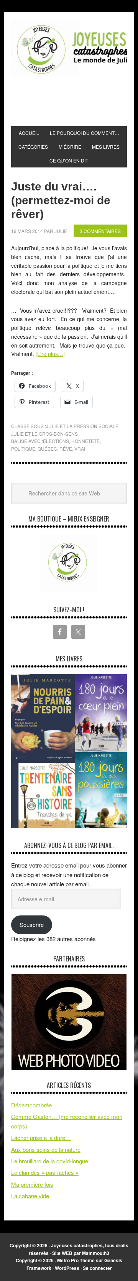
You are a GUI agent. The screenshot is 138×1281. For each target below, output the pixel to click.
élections (56, 441)
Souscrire (32, 924)
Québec (47, 448)
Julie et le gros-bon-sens (44, 433)
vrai (79, 448)
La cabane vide (30, 1196)
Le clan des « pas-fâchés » (45, 1172)
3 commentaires (100, 231)
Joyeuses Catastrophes (69, 48)
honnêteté (85, 441)
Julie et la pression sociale (82, 426)
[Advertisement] (74, 102)
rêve (65, 448)
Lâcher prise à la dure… (41, 1137)
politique (23, 448)
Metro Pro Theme (76, 1260)
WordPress (67, 1268)
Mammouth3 (95, 1253)
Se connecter (97, 1268)
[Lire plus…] (50, 354)
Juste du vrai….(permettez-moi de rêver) (60, 200)
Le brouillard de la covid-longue (49, 1161)
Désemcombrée (31, 1105)
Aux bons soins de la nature (45, 1149)
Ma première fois (32, 1184)
